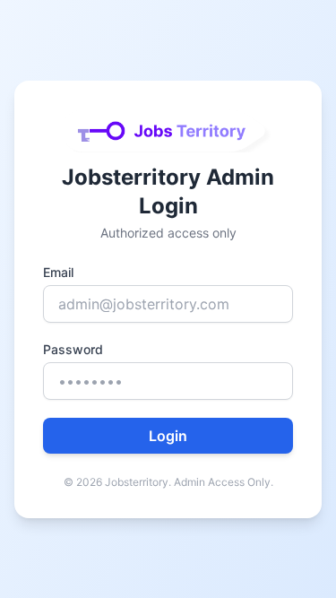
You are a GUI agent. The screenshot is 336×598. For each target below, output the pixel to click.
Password (73, 349)
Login (168, 436)
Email (58, 272)
